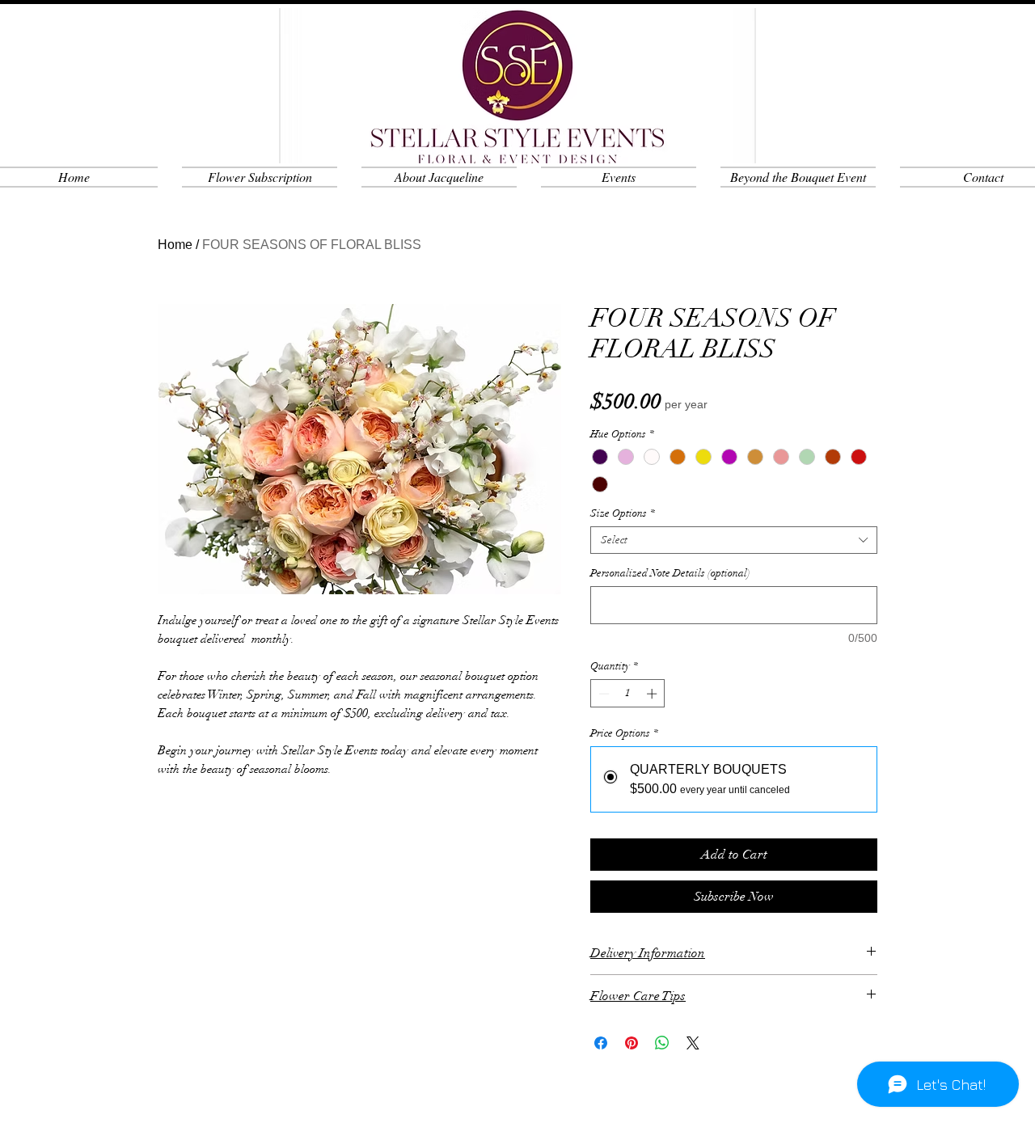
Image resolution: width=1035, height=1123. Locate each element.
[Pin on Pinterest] (631, 1043)
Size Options (622, 513)
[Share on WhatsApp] (662, 1043)
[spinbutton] (628, 693)
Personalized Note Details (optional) (670, 573)
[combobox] (733, 540)
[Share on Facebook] (600, 1043)
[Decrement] (602, 693)
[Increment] (653, 693)
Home (175, 244)
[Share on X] (693, 1043)
